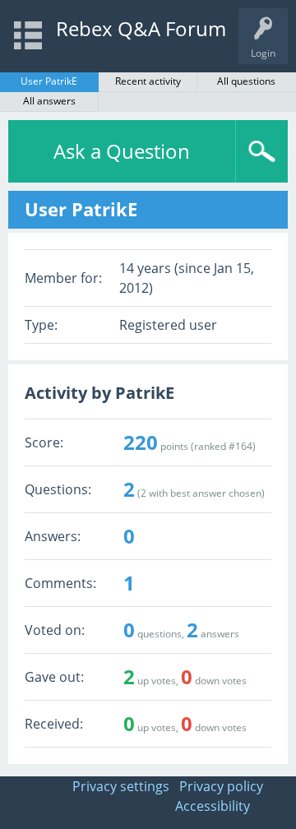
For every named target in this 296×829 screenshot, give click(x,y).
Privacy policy (221, 786)
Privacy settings (120, 786)
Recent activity (148, 81)
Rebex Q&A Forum (141, 28)
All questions (246, 81)
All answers (49, 101)
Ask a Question (121, 150)
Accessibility (212, 806)
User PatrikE (49, 81)
